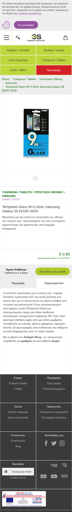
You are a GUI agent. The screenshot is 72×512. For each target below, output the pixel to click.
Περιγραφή (18, 283)
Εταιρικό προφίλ (18, 383)
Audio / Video (18, 70)
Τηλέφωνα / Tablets (53, 60)
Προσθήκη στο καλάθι (52, 271)
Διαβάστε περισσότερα (30, 13)
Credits (18, 388)
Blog (18, 446)
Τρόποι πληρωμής (18, 412)
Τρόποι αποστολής (17, 417)
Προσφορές (54, 70)
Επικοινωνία (18, 440)
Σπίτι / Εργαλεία (18, 60)
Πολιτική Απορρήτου (54, 388)
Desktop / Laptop (54, 50)
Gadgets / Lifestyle (18, 50)
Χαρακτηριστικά (54, 283)
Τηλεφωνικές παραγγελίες (54, 412)
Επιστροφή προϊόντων (54, 417)
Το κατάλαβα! (26, 25)
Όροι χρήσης (54, 383)
